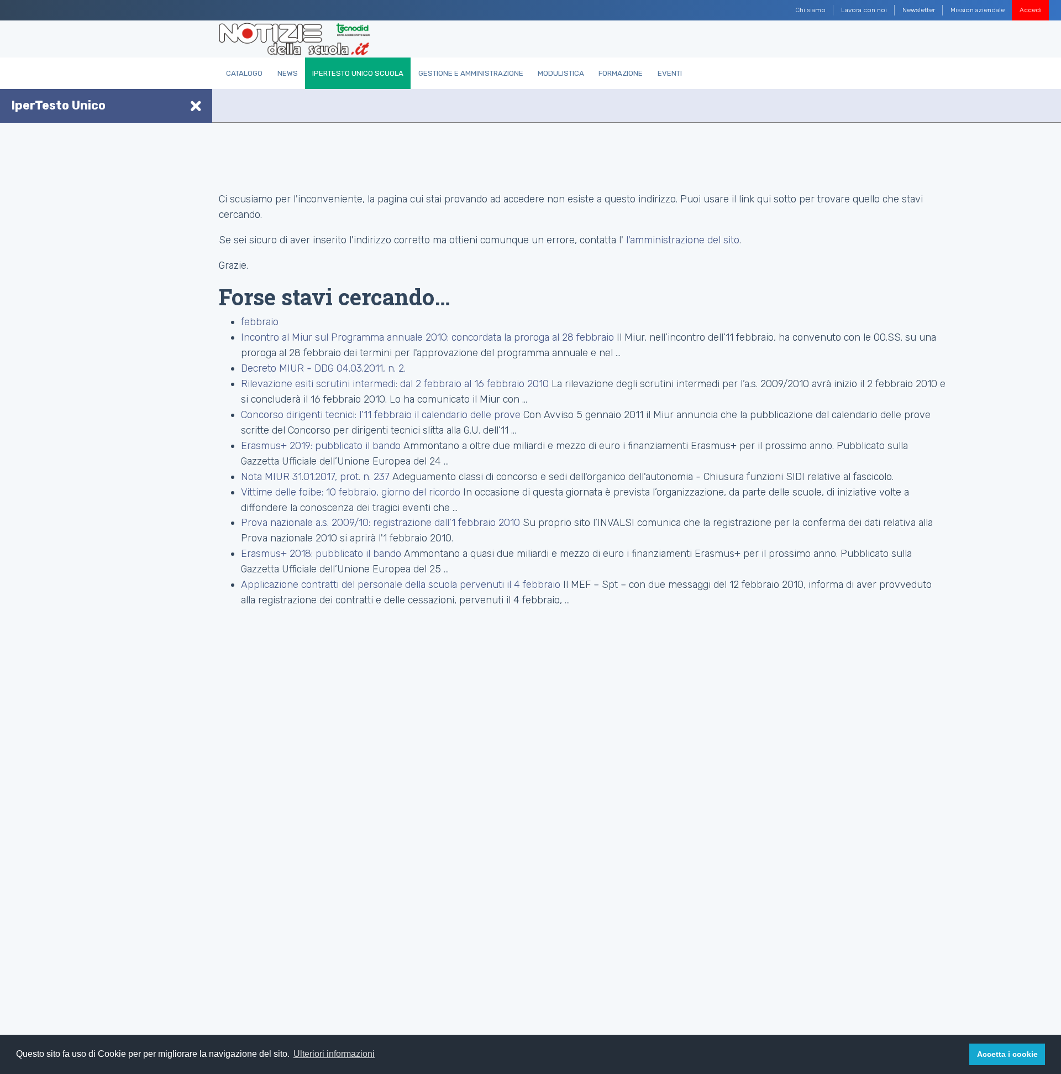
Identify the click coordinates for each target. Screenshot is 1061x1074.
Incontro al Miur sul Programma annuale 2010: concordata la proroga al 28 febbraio (427, 337)
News (287, 73)
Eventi (670, 73)
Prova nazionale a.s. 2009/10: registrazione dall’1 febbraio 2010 (380, 523)
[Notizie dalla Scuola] (294, 39)
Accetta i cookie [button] (1007, 1054)
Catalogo (244, 73)
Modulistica (561, 73)
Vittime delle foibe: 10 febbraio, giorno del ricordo (350, 492)
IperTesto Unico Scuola (357, 73)
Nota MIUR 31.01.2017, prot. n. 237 (315, 477)
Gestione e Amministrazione (470, 73)
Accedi (1031, 10)
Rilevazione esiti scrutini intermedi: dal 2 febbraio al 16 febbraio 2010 (395, 384)
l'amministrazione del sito (682, 240)
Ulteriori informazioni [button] (334, 1054)
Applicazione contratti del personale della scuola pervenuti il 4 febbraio (400, 584)
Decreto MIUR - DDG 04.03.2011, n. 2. (323, 368)
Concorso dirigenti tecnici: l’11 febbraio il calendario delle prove (381, 415)
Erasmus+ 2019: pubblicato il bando (322, 446)
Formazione (620, 73)
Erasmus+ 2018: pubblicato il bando (322, 554)
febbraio (260, 322)
